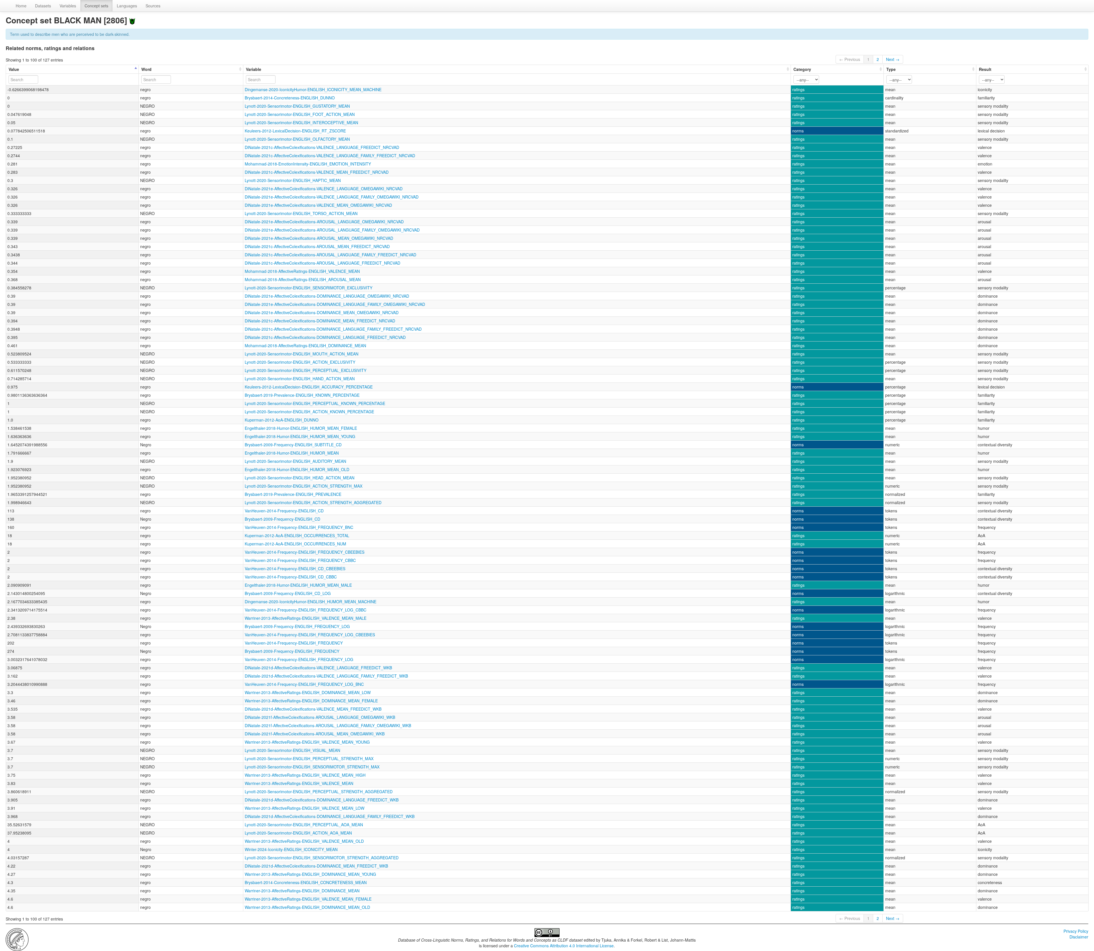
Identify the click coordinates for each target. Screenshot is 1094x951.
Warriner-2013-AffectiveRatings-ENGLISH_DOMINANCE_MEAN (302, 890)
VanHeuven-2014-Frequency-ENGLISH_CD (284, 511)
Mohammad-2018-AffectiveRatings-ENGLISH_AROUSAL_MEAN (303, 279)
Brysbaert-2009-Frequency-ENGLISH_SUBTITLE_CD (293, 444)
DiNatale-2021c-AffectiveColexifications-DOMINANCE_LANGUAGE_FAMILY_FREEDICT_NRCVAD (333, 329)
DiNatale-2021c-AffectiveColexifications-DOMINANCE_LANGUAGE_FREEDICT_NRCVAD (325, 337)
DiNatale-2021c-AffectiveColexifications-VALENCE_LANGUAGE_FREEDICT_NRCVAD (322, 147)
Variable (253, 69)
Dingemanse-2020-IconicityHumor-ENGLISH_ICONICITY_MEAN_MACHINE (313, 89)
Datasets (43, 6)
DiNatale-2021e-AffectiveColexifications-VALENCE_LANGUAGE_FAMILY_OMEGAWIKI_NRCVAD (332, 197)
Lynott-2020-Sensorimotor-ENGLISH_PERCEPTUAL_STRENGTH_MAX (309, 758)
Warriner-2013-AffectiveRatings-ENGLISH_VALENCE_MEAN (299, 783)
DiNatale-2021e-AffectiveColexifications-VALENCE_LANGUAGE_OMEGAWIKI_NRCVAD (324, 188)
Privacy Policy (1076, 931)
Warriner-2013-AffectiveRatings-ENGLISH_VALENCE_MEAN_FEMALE (308, 899)
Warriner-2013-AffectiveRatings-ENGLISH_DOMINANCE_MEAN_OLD (307, 907)
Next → (892, 59)
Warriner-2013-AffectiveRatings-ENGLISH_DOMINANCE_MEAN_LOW (308, 692)
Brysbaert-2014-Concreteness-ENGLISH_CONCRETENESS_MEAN (306, 882)
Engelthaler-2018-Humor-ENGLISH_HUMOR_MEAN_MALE (298, 585)
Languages (127, 6)
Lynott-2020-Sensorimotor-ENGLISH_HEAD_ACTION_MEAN (299, 477)
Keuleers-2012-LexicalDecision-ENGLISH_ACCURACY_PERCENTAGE (309, 387)
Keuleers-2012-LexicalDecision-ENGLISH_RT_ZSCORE (295, 131)
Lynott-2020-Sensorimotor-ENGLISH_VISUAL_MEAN (292, 750)
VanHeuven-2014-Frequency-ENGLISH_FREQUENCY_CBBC (300, 560)
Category (802, 69)
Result (985, 69)
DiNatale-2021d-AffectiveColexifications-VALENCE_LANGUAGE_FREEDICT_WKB (318, 667)
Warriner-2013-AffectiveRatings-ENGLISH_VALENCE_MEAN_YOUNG (307, 742)
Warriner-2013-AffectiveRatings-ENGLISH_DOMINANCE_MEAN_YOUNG (310, 874)
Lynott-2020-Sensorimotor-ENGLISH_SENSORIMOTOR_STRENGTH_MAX (312, 767)
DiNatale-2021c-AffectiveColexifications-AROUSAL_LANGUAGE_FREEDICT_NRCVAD (322, 263)
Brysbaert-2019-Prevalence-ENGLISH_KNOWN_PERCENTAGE (302, 395)
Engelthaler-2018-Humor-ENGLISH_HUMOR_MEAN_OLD (297, 469)
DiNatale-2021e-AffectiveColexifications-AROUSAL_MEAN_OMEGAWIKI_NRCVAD (319, 238)
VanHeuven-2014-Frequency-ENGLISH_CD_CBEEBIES (295, 568)
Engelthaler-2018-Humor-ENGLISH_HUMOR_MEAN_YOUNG (300, 436)
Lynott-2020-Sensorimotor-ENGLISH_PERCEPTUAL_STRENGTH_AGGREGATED (319, 791)
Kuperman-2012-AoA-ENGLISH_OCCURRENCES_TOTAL (297, 535)
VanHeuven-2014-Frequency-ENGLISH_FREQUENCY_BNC (299, 527)
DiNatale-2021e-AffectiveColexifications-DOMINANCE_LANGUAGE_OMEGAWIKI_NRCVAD (327, 296)
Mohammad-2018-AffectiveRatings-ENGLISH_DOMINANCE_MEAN (305, 345)
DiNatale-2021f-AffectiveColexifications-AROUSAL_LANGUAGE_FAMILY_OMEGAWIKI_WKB (328, 725)
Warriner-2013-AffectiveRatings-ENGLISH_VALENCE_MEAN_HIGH (305, 775)
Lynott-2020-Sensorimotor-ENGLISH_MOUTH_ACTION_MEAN (301, 354)
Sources (153, 6)
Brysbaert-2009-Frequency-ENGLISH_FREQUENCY (292, 651)
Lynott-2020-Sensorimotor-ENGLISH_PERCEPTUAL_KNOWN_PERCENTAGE (315, 403)
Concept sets (96, 6)
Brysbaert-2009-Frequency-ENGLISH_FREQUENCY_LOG (297, 626)
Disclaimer (1078, 937)
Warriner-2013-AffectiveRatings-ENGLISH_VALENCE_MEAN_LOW (304, 808)
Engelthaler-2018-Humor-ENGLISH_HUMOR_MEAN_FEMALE (301, 428)
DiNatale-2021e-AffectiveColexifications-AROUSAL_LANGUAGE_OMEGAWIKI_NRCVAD (324, 221)
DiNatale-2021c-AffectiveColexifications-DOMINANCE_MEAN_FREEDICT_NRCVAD (320, 321)
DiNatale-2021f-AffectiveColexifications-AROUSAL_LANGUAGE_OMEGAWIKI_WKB (320, 717)
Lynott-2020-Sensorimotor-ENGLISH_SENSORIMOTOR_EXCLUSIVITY (308, 288)
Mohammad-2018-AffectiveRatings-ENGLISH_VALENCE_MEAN (302, 271)
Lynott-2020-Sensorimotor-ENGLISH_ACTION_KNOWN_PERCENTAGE (309, 411)
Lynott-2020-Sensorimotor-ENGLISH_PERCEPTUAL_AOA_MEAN (304, 824)
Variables (68, 6)
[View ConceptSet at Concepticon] (132, 20)
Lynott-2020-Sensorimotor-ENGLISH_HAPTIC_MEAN (293, 180)
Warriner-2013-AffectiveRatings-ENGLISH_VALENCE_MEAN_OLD (304, 841)
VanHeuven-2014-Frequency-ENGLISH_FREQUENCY (294, 643)
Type (891, 69)
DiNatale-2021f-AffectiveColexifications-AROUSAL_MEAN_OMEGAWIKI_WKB (315, 734)
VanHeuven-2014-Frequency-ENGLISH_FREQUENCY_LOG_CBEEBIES (310, 634)
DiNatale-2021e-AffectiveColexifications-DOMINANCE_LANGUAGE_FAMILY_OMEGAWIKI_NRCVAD (335, 304)
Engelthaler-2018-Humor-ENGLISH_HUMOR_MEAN (292, 453)
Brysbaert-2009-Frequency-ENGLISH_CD (282, 519)
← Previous (849, 59)
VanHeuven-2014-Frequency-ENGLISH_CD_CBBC (291, 577)
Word (146, 69)
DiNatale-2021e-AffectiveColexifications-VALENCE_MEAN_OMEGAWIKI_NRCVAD (318, 205)
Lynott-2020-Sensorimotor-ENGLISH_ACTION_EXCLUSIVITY (300, 362)
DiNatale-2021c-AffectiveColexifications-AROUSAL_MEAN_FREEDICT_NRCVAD (317, 246)
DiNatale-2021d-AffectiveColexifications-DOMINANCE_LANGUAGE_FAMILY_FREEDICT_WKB (330, 816)
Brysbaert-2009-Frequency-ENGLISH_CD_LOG (288, 593)
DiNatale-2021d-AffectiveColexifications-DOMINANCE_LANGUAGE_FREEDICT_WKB (322, 800)
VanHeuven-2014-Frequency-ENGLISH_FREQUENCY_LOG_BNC (304, 684)
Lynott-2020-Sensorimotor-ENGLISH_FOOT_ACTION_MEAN (300, 114)
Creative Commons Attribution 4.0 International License (564, 945)
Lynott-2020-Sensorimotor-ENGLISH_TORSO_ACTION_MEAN (301, 213)
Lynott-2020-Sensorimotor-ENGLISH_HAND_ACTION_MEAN (300, 378)
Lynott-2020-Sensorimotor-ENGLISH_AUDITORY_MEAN (295, 461)
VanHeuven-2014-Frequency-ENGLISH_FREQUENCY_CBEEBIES (304, 552)
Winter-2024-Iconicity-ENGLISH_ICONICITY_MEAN (291, 849)
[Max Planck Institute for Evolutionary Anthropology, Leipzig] (17, 939)
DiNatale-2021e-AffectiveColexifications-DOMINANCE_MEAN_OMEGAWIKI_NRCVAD (322, 312)
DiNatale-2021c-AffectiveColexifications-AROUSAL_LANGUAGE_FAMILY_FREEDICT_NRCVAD (330, 254)
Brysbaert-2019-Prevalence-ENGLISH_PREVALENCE (293, 494)
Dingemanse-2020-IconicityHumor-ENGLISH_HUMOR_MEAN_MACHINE (310, 601)
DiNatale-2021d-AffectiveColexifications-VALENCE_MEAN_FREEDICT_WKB (313, 709)
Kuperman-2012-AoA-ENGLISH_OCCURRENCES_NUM (295, 544)
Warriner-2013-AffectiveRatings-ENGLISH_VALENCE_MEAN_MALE (305, 618)
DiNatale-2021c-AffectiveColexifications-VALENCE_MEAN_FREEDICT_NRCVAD (317, 172)
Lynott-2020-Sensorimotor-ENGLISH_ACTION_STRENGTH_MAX (303, 486)
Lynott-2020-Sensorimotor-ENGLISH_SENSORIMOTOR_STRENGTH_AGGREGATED (322, 857)
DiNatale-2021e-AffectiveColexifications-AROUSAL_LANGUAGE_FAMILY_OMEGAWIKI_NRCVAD (332, 230)
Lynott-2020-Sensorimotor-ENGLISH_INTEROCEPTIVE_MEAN (301, 122)
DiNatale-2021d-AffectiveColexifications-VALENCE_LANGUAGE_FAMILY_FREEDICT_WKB (326, 676)
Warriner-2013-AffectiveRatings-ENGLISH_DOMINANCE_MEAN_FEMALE (311, 700)
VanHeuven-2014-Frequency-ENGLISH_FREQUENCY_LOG (299, 659)
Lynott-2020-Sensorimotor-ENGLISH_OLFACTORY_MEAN (297, 139)
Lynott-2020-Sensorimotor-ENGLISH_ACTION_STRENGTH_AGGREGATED (313, 502)
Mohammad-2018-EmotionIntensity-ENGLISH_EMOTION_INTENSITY (308, 164)
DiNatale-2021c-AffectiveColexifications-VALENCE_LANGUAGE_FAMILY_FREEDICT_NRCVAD (330, 155)
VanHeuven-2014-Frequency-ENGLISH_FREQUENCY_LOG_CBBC (305, 610)
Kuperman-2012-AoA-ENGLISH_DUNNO (282, 420)
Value (14, 69)
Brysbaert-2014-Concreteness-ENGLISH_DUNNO (290, 98)
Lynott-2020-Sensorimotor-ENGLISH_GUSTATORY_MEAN (297, 106)
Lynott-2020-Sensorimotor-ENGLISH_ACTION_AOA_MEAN (298, 833)
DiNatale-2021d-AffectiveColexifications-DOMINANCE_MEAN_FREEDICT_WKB (316, 866)
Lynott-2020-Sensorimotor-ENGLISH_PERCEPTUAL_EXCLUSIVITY (305, 370)
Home (21, 6)
